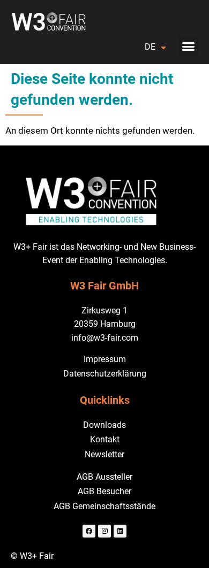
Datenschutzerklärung (104, 374)
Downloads (104, 425)
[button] (188, 46)
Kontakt (105, 439)
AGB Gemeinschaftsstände (104, 506)
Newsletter (104, 454)
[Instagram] (104, 531)
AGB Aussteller (104, 477)
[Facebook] (89, 531)
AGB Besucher (104, 491)
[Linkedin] (120, 531)
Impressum (105, 359)
